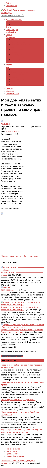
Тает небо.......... (7, 290)
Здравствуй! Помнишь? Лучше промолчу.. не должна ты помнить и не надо (21, 430)
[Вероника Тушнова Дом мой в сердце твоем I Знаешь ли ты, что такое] (22, 327)
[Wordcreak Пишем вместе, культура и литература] (22, 12)
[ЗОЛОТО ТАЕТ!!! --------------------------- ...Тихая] (22, 270)
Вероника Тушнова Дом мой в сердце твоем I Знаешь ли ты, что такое (22, 330)
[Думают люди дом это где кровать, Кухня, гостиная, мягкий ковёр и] (22, 305)
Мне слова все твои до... (12, 256)
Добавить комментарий (12, 356)
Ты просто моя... (31, 256)
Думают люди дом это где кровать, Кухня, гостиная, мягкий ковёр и (20, 308)
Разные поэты (12, 131)
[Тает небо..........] (8, 287)
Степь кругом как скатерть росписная (18, 399)
